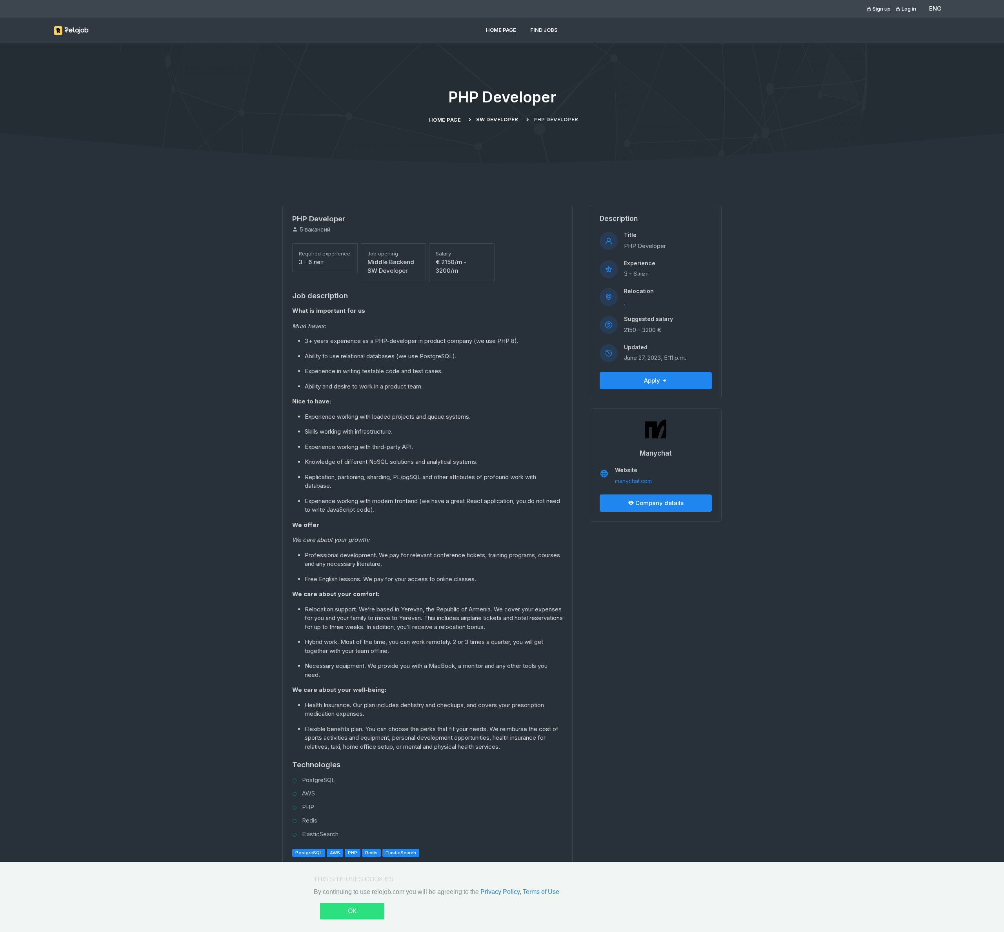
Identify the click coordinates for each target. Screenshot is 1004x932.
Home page (501, 30)
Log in (908, 8)
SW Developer (497, 119)
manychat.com (633, 481)
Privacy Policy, (501, 891)
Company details (659, 503)
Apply (653, 380)
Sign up (881, 8)
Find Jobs (544, 30)
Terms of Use (541, 891)
